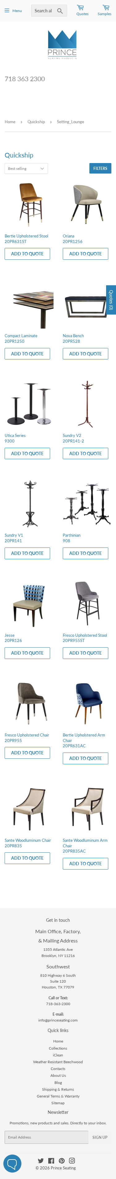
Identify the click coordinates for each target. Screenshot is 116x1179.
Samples (104, 13)
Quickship (36, 121)
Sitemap (58, 1103)
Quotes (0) (111, 300)
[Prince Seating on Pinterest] (61, 1162)
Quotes (82, 13)
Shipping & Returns (58, 1089)
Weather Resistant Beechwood (58, 1061)
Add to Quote (27, 253)
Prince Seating (63, 1167)
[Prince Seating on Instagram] (72, 1162)
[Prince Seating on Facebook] (51, 1162)
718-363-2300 (58, 1003)
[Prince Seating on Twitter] (41, 1162)
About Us (58, 1075)
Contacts (58, 1068)
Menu (17, 10)
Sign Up (99, 1137)
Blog (58, 1082)
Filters (100, 168)
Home (10, 121)
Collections (58, 1048)
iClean (58, 1055)
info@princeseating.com (58, 1020)
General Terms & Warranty (58, 1096)
